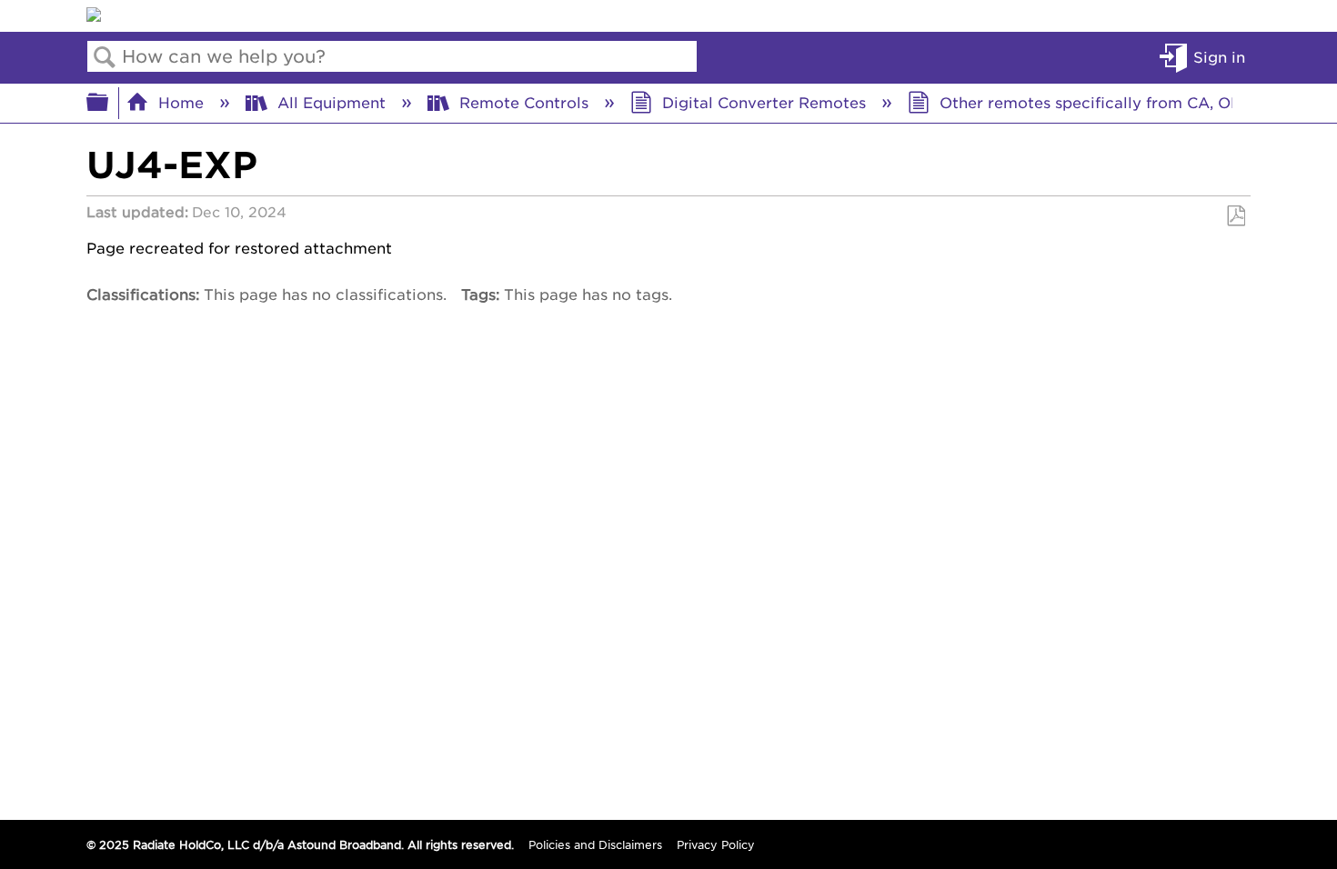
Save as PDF (1235, 216)
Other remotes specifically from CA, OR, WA (1108, 102)
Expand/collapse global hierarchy (109, 102)
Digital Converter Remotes (764, 102)
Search (104, 57)
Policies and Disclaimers (595, 844)
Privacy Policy (716, 844)
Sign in (1219, 56)
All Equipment (331, 102)
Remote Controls (524, 102)
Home (181, 102)
